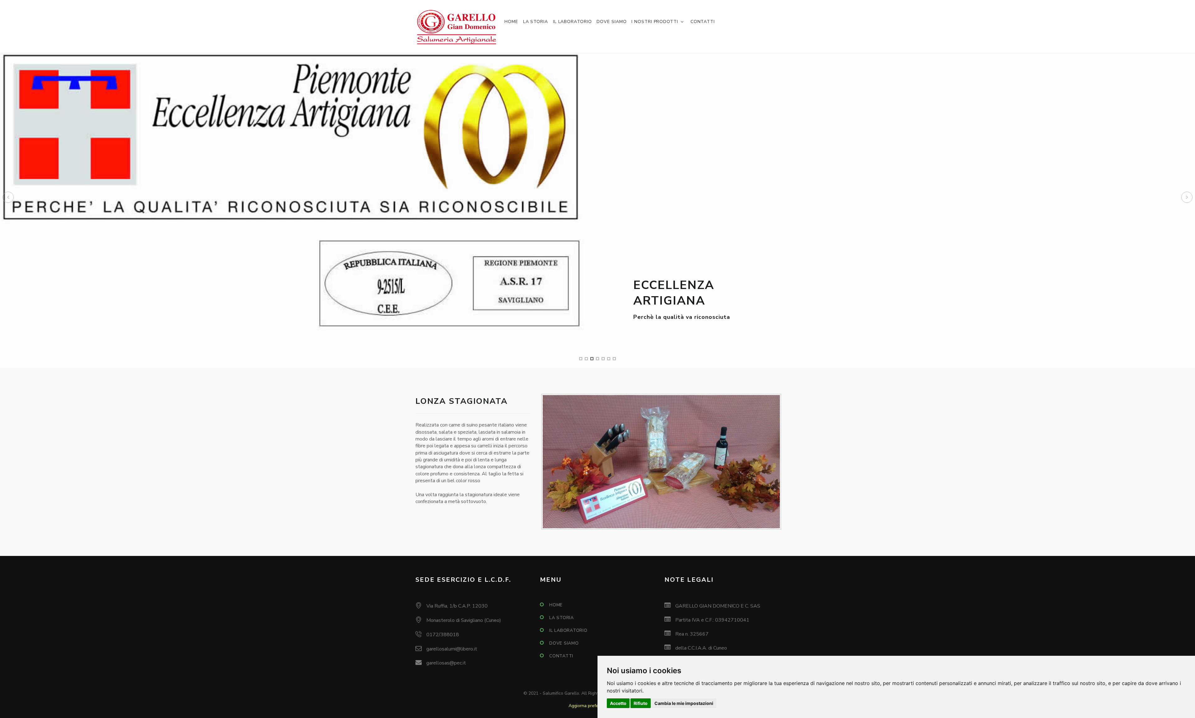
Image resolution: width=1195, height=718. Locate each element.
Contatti (703, 22)
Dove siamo (611, 22)
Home (511, 22)
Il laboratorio (572, 22)
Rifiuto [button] (641, 703)
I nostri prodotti (654, 22)
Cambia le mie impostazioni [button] (683, 703)
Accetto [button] (618, 703)
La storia (535, 22)
